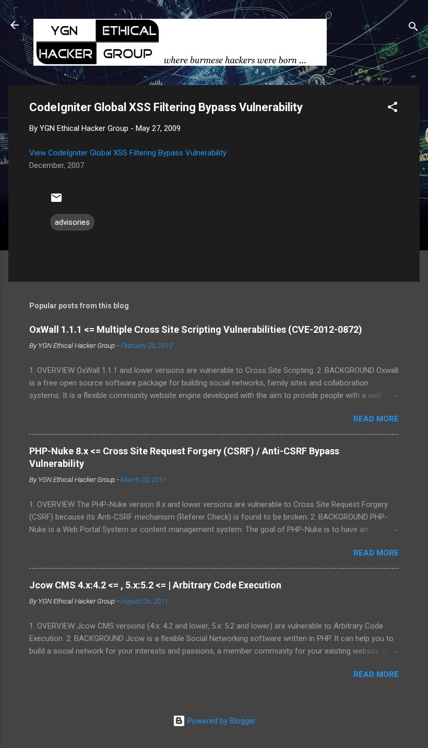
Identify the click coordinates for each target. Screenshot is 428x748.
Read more (376, 419)
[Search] (413, 28)
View (38, 153)
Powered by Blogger (220, 721)
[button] (392, 109)
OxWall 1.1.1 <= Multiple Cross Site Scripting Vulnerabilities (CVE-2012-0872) (195, 329)
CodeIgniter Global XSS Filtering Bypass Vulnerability (137, 153)
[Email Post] (56, 201)
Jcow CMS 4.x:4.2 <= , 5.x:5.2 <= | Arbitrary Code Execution (155, 585)
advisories (72, 222)
